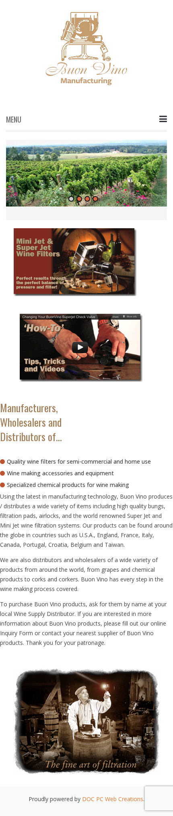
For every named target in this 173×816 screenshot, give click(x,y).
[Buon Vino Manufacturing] (86, 45)
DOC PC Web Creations (112, 799)
